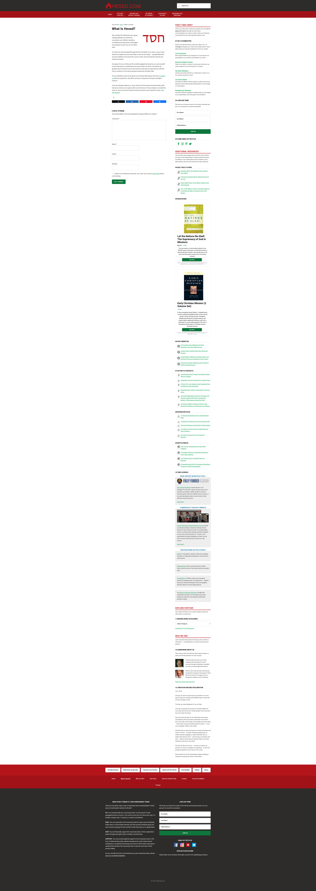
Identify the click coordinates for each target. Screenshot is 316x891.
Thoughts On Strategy (150, 770)
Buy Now (192, 259)
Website (114, 164)
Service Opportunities (169, 770)
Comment (115, 119)
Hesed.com (123, 5)
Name (114, 144)
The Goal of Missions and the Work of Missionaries (195, 425)
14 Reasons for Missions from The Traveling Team (195, 421)
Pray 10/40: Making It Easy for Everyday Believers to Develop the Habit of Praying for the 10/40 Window (195, 191)
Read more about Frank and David (185, 682)
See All (206, 770)
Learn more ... (181, 502)
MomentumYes (181, 566)
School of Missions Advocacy (188, 592)
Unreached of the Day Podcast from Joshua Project (195, 380)
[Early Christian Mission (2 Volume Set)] (193, 300)
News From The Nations (130, 770)
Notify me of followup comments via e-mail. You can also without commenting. (138, 175)
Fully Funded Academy (183, 487)
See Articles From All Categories (184, 628)
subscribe (155, 173)
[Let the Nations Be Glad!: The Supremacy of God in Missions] (193, 233)
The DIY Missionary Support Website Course (190, 525)
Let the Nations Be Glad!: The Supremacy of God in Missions (191, 239)
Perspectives (181, 578)
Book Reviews (185, 770)
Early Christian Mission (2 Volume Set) (191, 305)
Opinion (197, 770)
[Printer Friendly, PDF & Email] (113, 97)
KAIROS (179, 554)
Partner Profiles (112, 770)
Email (114, 154)
